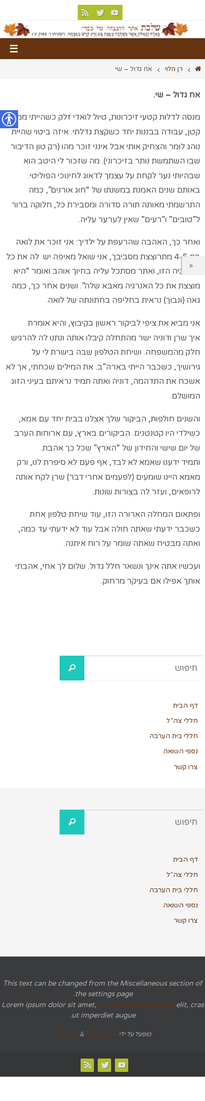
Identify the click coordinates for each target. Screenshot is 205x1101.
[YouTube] (115, 12)
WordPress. (85, 1034)
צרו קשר (186, 767)
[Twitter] (100, 12)
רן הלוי (174, 69)
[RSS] (85, 12)
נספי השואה (180, 751)
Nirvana (67, 1034)
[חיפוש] (72, 668)
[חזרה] (193, 265)
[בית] (198, 69)
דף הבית (185, 705)
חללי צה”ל (182, 721)
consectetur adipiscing (136, 1004)
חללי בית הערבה (173, 736)
